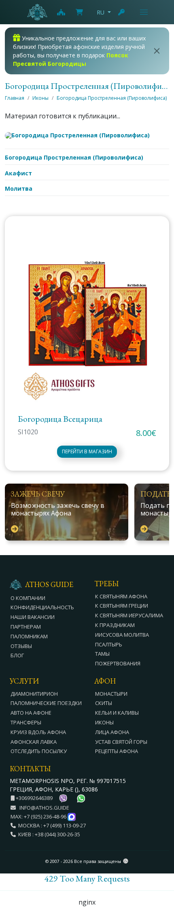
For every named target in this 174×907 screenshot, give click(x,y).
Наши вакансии (33, 617)
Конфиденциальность (42, 607)
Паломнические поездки (46, 703)
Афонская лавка (34, 741)
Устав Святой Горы (121, 741)
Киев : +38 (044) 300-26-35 (48, 834)
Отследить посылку (39, 751)
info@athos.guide (44, 807)
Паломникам (29, 636)
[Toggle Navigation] (144, 12)
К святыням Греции (121, 605)
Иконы (40, 98)
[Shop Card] (79, 12)
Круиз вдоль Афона (38, 732)
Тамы (102, 653)
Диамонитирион (34, 693)
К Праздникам (115, 625)
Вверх (160, 856)
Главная (14, 98)
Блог (17, 655)
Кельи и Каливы (117, 712)
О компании (28, 598)
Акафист (18, 173)
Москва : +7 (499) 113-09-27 (51, 825)
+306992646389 (34, 798)
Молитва (18, 188)
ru (100, 12)
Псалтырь (108, 644)
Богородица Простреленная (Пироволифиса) (112, 98)
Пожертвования (117, 663)
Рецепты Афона (116, 751)
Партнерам (26, 626)
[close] (156, 51)
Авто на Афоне (31, 712)
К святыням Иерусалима (129, 615)
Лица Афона (112, 732)
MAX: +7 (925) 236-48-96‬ (39, 816)
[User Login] (121, 12)
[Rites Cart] (60, 12)
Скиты (103, 703)
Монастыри (111, 693)
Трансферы (26, 722)
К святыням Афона (121, 596)
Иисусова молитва (122, 634)
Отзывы (21, 646)
